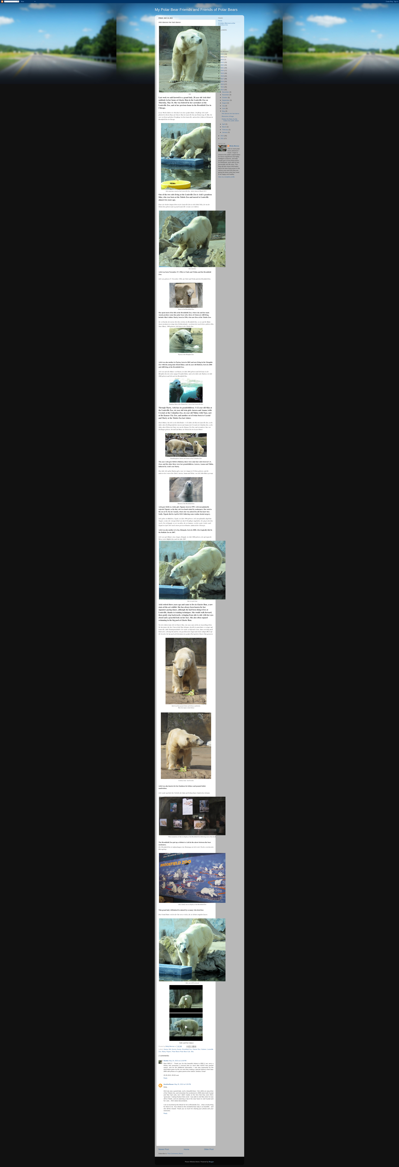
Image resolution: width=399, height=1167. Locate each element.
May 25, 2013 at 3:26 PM (182, 1084)
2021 (222, 68)
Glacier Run (196, 1049)
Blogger (211, 1162)
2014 (222, 87)
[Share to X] (191, 1047)
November (225, 95)
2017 (222, 79)
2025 (222, 57)
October (225, 97)
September (226, 100)
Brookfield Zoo (187, 1049)
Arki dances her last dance (230, 113)
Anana (166, 1049)
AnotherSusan (169, 1084)
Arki (170, 1049)
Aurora (174, 1049)
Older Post (209, 1149)
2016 (222, 81)
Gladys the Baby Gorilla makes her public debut (230, 119)
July (223, 106)
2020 (222, 70)
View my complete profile (226, 177)
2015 (222, 84)
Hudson (203, 1049)
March (224, 127)
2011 (222, 138)
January (225, 132)
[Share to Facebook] (193, 1047)
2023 (222, 62)
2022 (222, 65)
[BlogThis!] (189, 1047)
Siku (192, 1051)
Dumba (166, 1060)
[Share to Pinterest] (195, 1047)
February (225, 129)
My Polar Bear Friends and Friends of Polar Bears (196, 9)
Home (186, 1149)
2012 (222, 136)
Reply (165, 1078)
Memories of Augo (228, 116)
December (225, 92)
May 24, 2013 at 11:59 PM (177, 1060)
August (224, 103)
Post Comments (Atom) (175, 1153)
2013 (222, 89)
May (223, 111)
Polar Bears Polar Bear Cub (181, 1051)
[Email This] (187, 1047)
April (223, 124)
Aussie (179, 1049)
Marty (164, 1051)
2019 (222, 73)
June (224, 108)
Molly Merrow (234, 146)
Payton (168, 1051)
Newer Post (163, 1149)
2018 (222, 76)
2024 (222, 59)
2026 (222, 54)
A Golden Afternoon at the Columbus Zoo (226, 24)
